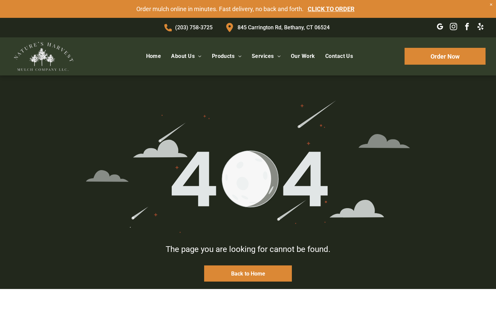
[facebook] (467, 27)
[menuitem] (153, 56)
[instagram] (453, 27)
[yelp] (480, 27)
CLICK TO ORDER (331, 8)
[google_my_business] (440, 27)
